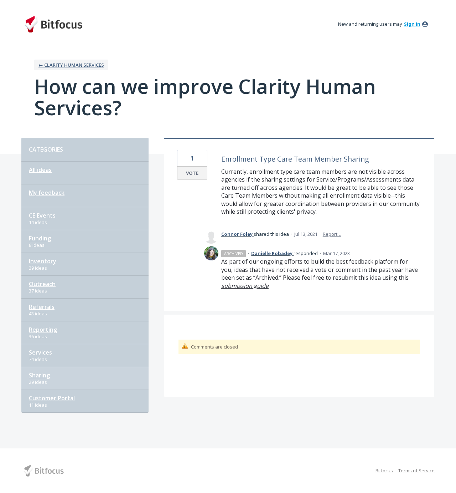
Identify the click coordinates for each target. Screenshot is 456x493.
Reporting (43, 330)
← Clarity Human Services (71, 65)
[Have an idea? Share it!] (53, 24)
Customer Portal (52, 398)
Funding (40, 238)
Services (40, 352)
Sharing (39, 375)
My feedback (46, 193)
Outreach (42, 284)
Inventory (42, 261)
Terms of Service (416, 470)
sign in (412, 24)
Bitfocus (384, 470)
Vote (192, 173)
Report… (332, 234)
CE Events (42, 215)
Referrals (42, 307)
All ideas (40, 170)
